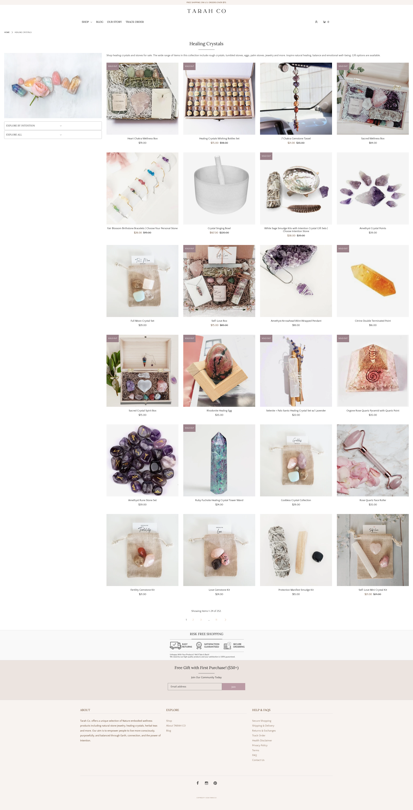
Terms (255, 750)
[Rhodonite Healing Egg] (219, 371)
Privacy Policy (259, 745)
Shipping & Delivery (263, 725)
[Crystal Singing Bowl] (219, 188)
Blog (168, 730)
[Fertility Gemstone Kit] (142, 550)
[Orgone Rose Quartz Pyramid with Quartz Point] (373, 371)
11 (216, 619)
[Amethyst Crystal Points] (373, 188)
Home (7, 32)
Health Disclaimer (262, 740)
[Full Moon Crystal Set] (142, 281)
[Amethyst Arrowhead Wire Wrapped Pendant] (296, 281)
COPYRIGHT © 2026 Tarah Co (206, 798)
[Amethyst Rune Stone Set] (142, 460)
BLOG (99, 21)
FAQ (254, 755)
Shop (169, 720)
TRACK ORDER (135, 21)
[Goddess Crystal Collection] (296, 460)
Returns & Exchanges (264, 730)
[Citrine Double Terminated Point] (373, 281)
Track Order (258, 735)
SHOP (86, 21)
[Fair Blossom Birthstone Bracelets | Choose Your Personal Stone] (142, 188)
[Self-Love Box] (219, 281)
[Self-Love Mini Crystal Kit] (373, 550)
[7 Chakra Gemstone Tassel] (296, 99)
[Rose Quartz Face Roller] (373, 460)
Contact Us (258, 760)
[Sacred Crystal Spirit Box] (142, 371)
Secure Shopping (261, 720)
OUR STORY (114, 21)
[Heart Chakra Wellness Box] (142, 99)
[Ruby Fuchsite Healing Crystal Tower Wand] (219, 460)
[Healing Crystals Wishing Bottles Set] (219, 99)
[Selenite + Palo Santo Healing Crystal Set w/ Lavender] (296, 371)
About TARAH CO (176, 725)
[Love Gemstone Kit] (219, 550)
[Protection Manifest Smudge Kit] (296, 550)
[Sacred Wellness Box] (373, 99)
